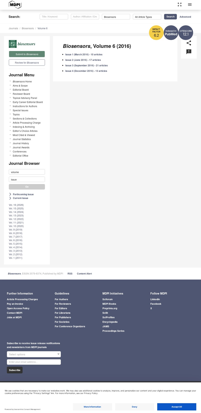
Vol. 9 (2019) (15, 229)
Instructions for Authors (25, 106)
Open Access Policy (18, 308)
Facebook (155, 303)
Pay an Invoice (15, 303)
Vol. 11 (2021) (16, 222)
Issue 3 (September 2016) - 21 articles (86, 65)
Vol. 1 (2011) (15, 257)
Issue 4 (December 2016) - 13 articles (86, 71)
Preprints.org (109, 308)
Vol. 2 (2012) (15, 254)
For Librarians (62, 313)
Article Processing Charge (27, 122)
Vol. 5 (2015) (15, 243)
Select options (17, 354)
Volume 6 (42, 28)
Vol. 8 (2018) (15, 233)
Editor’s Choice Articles (25, 130)
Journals (13, 28)
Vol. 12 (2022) (16, 219)
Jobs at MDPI (14, 317)
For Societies (62, 322)
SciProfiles (108, 317)
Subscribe (14, 370)
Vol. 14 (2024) (16, 211)
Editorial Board (21, 89)
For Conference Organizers (70, 326)
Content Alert (84, 273)
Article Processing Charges (22, 299)
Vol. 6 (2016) (15, 240)
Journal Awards (21, 147)
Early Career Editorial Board (28, 102)
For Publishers (63, 317)
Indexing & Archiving (24, 126)
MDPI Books (109, 303)
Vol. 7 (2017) (15, 236)
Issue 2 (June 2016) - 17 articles (83, 60)
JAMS (105, 326)
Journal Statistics (22, 139)
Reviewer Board (21, 93)
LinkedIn (155, 299)
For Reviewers (63, 303)
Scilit (105, 313)
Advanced (185, 16)
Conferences (19, 151)
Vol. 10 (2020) (16, 226)
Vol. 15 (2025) (16, 208)
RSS (70, 273)
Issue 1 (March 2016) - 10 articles (83, 54)
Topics (16, 114)
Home (22, 81)
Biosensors (28, 28)
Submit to (27, 54)
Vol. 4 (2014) (15, 247)
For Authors (61, 299)
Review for (27, 62)
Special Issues (20, 110)
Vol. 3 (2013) (15, 250)
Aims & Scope (20, 85)
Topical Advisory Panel (25, 97)
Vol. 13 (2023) (16, 215)
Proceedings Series (113, 331)
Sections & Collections (25, 118)
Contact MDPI (14, 313)
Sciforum (107, 299)
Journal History (21, 143)
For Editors (61, 308)
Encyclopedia (110, 322)
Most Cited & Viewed (24, 135)
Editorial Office (20, 155)
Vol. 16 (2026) (16, 204)
